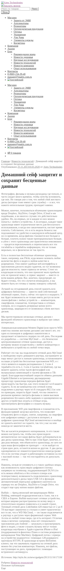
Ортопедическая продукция (28, 29)
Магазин (12, 17)
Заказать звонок (12, 5)
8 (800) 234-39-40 (16, 74)
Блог (9, 51)
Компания (12, 46)
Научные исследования (26, 60)
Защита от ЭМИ (22, 20)
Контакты (12, 71)
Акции (11, 48)
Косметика (19, 43)
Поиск (34, 9)
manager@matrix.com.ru (19, 77)
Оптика (18, 31)
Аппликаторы (21, 23)
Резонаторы (20, 26)
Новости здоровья (23, 57)
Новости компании (24, 65)
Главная (5, 161)
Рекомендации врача (24, 54)
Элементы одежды (23, 40)
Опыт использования (25, 68)
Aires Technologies (52, 167)
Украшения (20, 34)
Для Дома (19, 37)
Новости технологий (25, 62)
